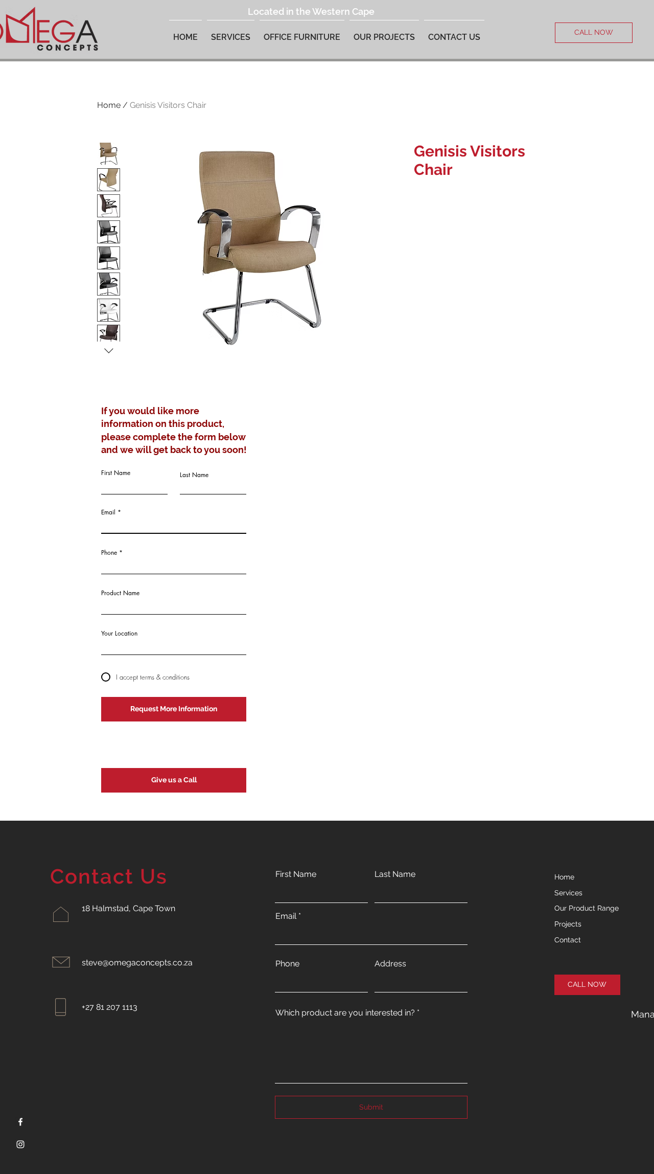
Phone (109, 553)
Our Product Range (586, 908)
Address (390, 964)
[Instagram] (20, 1144)
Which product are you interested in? (345, 1013)
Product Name (120, 593)
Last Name (194, 475)
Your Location (119, 633)
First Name (115, 473)
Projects (567, 924)
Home (109, 105)
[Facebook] (20, 1122)
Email (108, 512)
